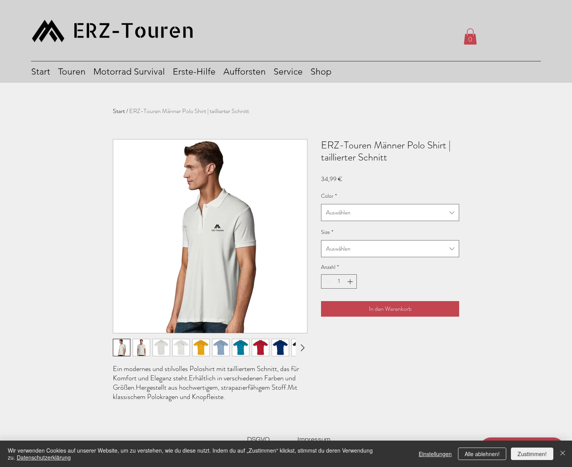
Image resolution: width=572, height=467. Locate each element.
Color (329, 196)
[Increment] (351, 281)
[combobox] (390, 212)
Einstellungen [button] (435, 454)
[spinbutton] (339, 281)
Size (327, 232)
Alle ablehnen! (482, 454)
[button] (470, 36)
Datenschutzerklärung (44, 457)
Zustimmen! (532, 454)
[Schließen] (562, 454)
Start (119, 110)
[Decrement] (327, 281)
